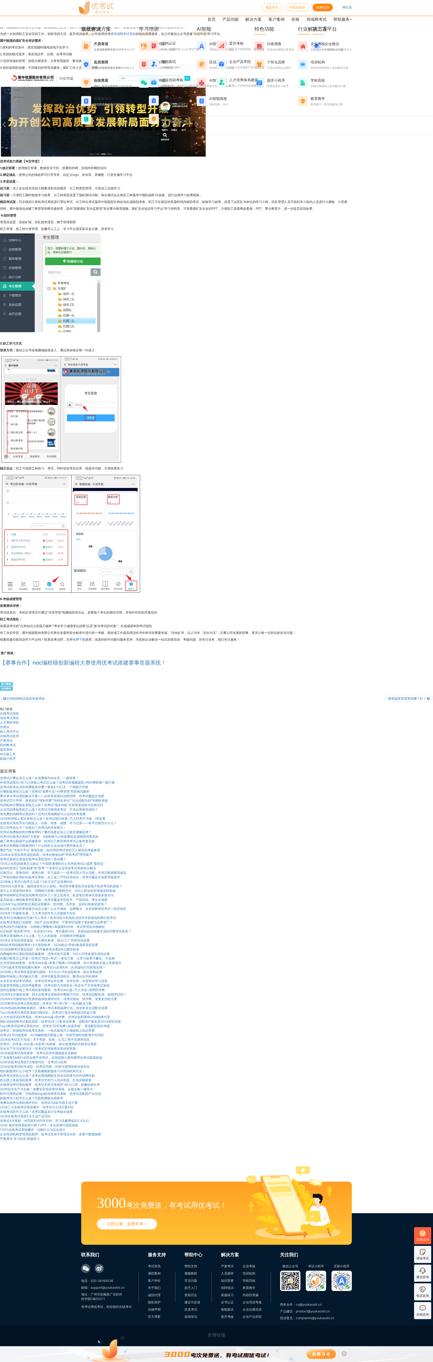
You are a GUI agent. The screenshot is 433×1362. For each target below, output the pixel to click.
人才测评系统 (9, 722)
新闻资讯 (190, 1316)
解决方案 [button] (253, 19)
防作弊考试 (8, 745)
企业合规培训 (252, 1309)
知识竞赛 (227, 1280)
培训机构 (249, 1273)
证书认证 (227, 1302)
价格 (295, 19)
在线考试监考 (9, 736)
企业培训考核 (252, 1302)
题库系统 (6, 749)
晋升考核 (227, 1316)
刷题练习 (227, 1295)
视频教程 (190, 1273)
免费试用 (322, 7)
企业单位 (6, 688)
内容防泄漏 (250, 1295)
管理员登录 (297, 7)
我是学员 (271, 7)
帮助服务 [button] (341, 19)
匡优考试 (190, 1309)
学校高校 (249, 1280)
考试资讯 (154, 1266)
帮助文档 (190, 1266)
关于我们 (154, 1288)
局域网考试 (316, 19)
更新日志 (190, 1295)
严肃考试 (6, 740)
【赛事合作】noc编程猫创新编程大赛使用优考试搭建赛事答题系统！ (83, 662)
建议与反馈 (192, 1302)
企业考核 (249, 1266)
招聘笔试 (227, 1288)
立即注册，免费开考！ (127, 1224)
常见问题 (190, 1280)
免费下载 (79, 639)
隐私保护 (154, 1302)
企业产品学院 (252, 1316)
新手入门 (190, 1288)
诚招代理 (154, 1295)
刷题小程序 (8, 758)
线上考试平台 (9, 731)
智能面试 (227, 1309)
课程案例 (154, 1273)
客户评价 (154, 1280)
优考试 (4, 727)
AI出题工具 (8, 754)
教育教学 (249, 1288)
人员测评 (227, 1273)
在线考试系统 (9, 713)
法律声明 (154, 1309)
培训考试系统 (9, 718)
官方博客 (154, 1316)
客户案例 (276, 19)
